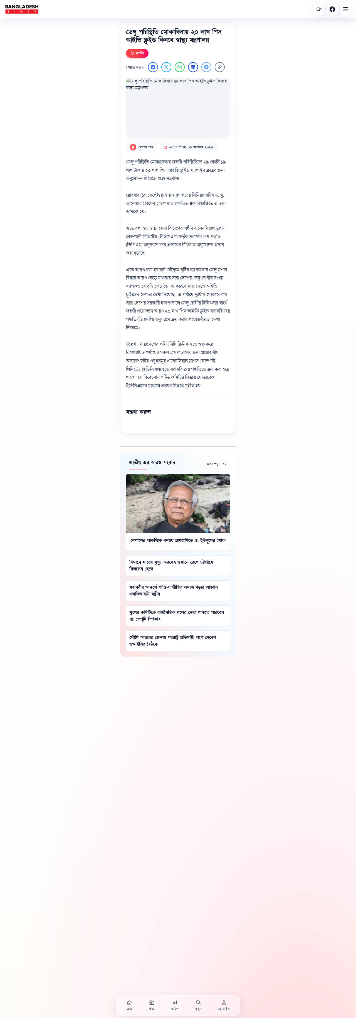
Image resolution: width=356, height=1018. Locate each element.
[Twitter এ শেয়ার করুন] (166, 67)
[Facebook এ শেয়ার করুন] (153, 67)
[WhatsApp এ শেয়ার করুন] (180, 67)
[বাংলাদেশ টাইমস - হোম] (22, 9)
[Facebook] (332, 9)
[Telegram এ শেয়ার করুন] (206, 67)
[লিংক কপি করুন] (220, 67)
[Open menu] (345, 9)
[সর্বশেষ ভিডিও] (319, 9)
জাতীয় (140, 53)
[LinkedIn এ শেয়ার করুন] (193, 67)
